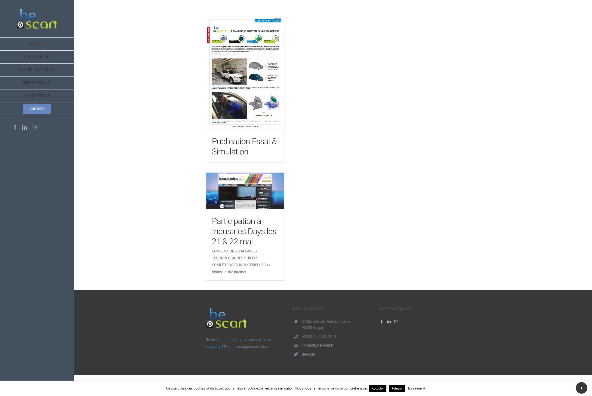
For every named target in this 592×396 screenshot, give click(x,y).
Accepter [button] (378, 388)
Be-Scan (308, 354)
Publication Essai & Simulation (245, 73)
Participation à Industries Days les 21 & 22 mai (245, 191)
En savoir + (416, 388)
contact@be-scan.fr (317, 345)
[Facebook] (382, 321)
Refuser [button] (397, 388)
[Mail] (396, 321)
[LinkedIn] (389, 321)
